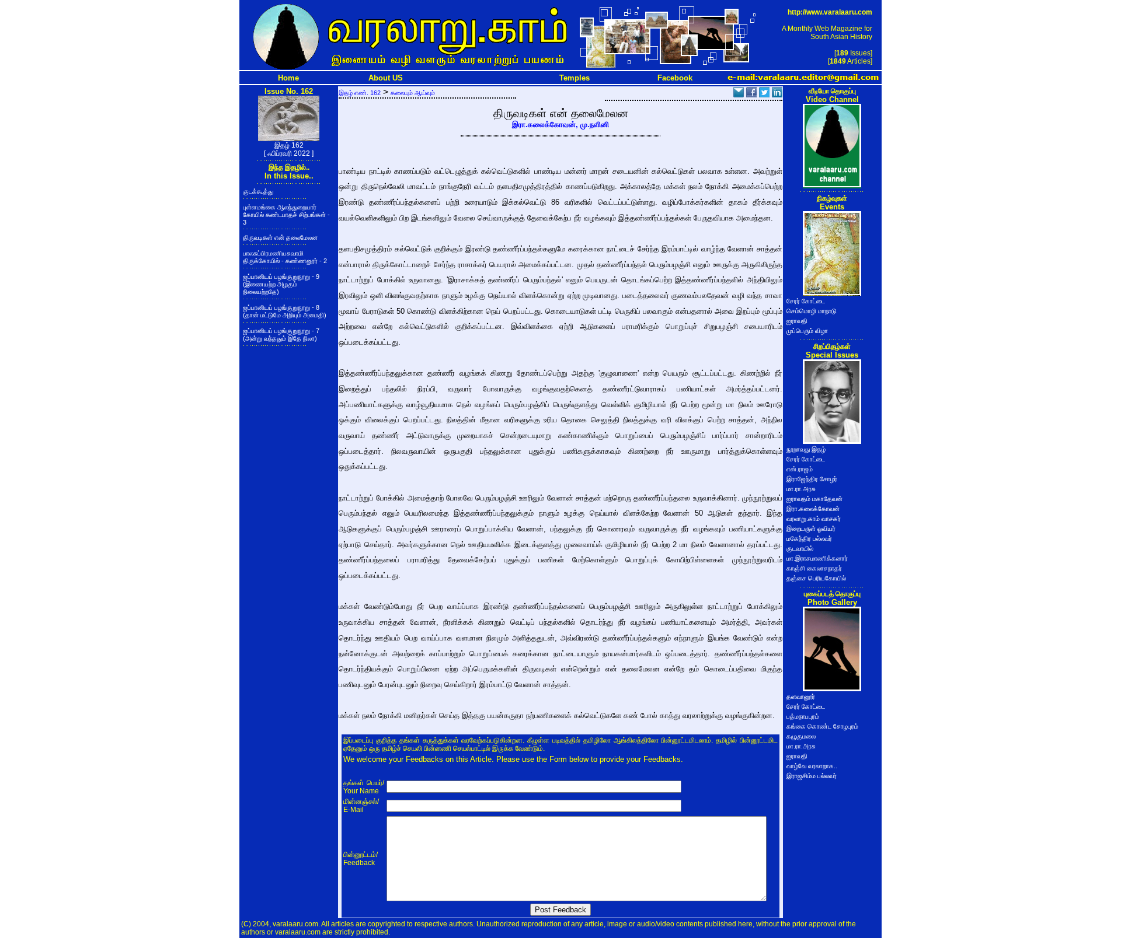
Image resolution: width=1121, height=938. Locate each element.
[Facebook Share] (751, 94)
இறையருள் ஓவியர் (810, 528)
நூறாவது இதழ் (806, 449)
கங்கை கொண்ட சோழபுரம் (822, 726)
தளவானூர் (800, 696)
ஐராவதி (796, 320)
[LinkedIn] (777, 94)
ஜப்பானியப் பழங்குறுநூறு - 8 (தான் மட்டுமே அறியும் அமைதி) (284, 311)
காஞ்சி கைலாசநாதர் (814, 568)
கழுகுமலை (801, 736)
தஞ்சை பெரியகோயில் (816, 578)
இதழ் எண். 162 (360, 92)
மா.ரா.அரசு (801, 488)
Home (288, 78)
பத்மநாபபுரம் (802, 716)
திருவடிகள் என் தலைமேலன (280, 237)
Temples (574, 78)
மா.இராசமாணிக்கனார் (817, 558)
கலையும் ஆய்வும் (413, 92)
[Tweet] (764, 94)
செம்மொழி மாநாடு (811, 310)
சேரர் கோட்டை (805, 301)
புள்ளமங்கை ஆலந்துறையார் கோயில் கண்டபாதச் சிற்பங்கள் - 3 (286, 215)
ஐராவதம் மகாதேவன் (814, 498)
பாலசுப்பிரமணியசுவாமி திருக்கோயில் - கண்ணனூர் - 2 (285, 257)
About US (385, 78)
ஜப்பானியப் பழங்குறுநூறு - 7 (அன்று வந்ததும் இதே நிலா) (281, 334)
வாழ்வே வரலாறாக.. (811, 765)
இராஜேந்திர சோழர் (811, 478)
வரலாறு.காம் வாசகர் (813, 518)
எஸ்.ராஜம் (799, 469)
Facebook (674, 78)
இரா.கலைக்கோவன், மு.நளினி (560, 124)
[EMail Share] (738, 94)
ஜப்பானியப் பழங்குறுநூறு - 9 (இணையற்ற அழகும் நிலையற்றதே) (281, 284)
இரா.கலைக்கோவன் (813, 508)
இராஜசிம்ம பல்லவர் (811, 775)
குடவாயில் (799, 548)
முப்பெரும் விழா (807, 330)
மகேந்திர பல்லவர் (809, 538)
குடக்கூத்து (258, 191)
